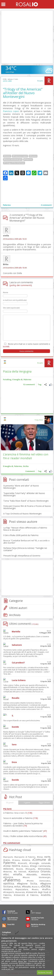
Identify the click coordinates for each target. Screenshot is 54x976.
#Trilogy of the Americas (14, 163)
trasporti (9, 892)
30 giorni (9, 802)
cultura (25, 866)
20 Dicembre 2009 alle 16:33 (15, 239)
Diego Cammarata (40, 865)
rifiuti (18, 886)
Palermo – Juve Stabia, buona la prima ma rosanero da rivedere (22, 824)
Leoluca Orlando (40, 871)
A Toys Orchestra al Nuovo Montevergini (22, 513)
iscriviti (6, 346)
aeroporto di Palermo (25, 857)
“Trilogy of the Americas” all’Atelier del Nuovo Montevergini (22, 93)
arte (48, 856)
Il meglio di (17, 379)
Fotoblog (7, 379)
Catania (17, 860)
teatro (35, 889)
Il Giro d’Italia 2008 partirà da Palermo (20, 535)
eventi (20, 869)
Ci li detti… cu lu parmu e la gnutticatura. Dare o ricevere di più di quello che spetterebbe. (26, 637)
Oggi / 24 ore (44, 802)
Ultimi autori (18, 608)
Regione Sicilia (27, 883)
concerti (23, 863)
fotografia (31, 869)
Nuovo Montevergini (37, 877)
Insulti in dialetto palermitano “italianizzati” (25, 831)
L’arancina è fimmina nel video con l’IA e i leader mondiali (25, 456)
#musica (33, 156)
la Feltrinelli (20, 871)
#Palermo (28, 159)
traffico (46, 889)
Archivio (14, 615)
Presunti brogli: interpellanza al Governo (21, 555)
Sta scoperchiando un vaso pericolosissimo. (21, 720)
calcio (7, 859)
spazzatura (22, 889)
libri (7, 874)
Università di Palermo (26, 895)
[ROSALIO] (27, 4)
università (21, 892)
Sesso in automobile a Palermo (20, 818)
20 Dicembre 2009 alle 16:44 (15, 268)
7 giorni (27, 802)
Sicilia (26, 466)
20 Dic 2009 (7, 81)
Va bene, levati (44, 972)
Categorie (16, 601)
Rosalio (40, 81)
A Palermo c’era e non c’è (17, 812)
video (7, 897)
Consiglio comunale (40, 863)
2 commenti (46, 205)
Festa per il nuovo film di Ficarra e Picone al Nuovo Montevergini (27, 507)
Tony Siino (39, 420)
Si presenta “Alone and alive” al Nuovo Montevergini (21, 486)
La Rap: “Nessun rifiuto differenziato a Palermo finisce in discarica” (25, 528)
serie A (36, 886)
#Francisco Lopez (20, 156)
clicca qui (22, 961)
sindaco (8, 889)
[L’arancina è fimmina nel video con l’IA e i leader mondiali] (27, 437)
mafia (18, 874)
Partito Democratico (39, 881)
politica (9, 883)
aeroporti (9, 857)
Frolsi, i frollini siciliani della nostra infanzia (25, 836)
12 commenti (29, 384)
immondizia (44, 868)
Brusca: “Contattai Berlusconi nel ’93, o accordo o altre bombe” (26, 541)
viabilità (46, 895)
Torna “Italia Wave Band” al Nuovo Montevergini (26, 500)
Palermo (7, 205)
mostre (46, 874)
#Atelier (7, 156)
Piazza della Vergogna (17, 371)
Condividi (45, 384)
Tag (39, 384)
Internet (8, 871)
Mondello (32, 874)
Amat (40, 857)
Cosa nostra (12, 865)
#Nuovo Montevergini (13, 159)
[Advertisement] (27, 37)
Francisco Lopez (11, 111)
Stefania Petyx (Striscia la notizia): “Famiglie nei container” (25, 549)
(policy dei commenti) (21, 285)
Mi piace (50, 384)
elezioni (9, 868)
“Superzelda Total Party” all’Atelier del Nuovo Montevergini (24, 494)
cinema (26, 860)
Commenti (30, 471)
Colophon (6, 932)
